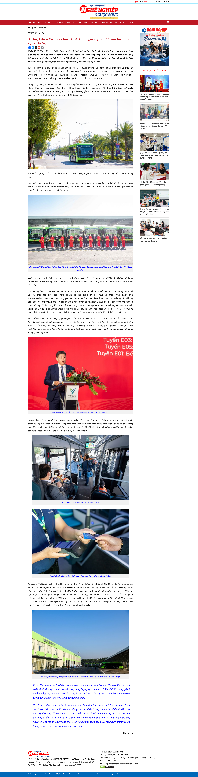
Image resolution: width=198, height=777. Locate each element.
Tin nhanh (42, 28)
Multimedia (119, 22)
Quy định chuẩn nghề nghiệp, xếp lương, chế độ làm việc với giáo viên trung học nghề (154, 155)
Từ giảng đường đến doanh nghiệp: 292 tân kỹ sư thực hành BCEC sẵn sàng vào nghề (154, 96)
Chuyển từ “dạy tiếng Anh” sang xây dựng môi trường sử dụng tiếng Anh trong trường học (154, 211)
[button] (168, 22)
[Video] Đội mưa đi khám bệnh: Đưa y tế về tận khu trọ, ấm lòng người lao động (154, 126)
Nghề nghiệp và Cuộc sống (64, 22)
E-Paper (130, 22)
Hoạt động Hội (107, 22)
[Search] (169, 1)
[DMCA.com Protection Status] (107, 766)
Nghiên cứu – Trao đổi (41, 22)
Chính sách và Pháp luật (88, 22)
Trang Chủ (32, 28)
